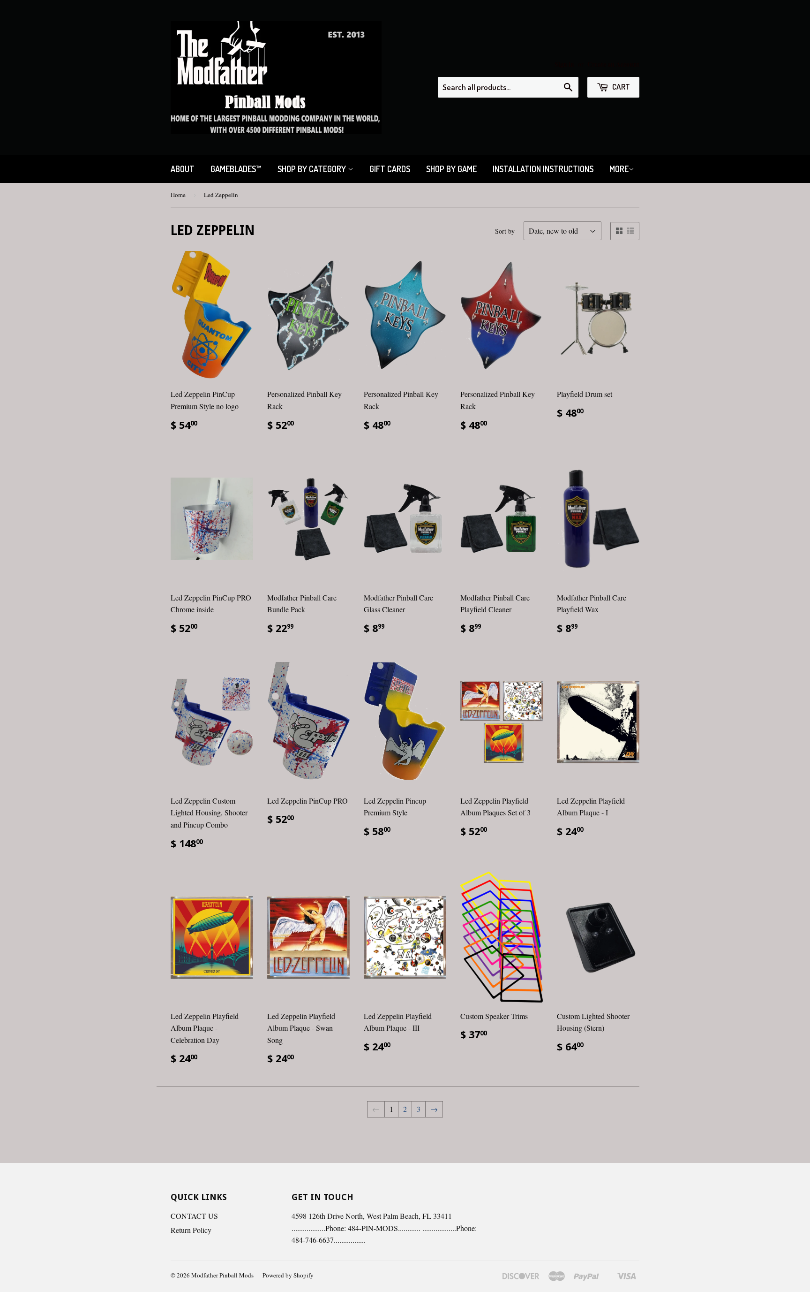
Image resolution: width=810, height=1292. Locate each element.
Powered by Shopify (288, 1275)
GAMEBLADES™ (236, 169)
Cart (620, 86)
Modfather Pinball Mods (222, 1275)
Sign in (564, 64)
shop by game (451, 169)
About (183, 169)
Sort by (505, 231)
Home (178, 194)
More (619, 169)
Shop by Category (313, 169)
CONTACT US (194, 1216)
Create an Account (613, 64)
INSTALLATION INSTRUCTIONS (543, 169)
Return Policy (191, 1230)
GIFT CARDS (389, 169)
